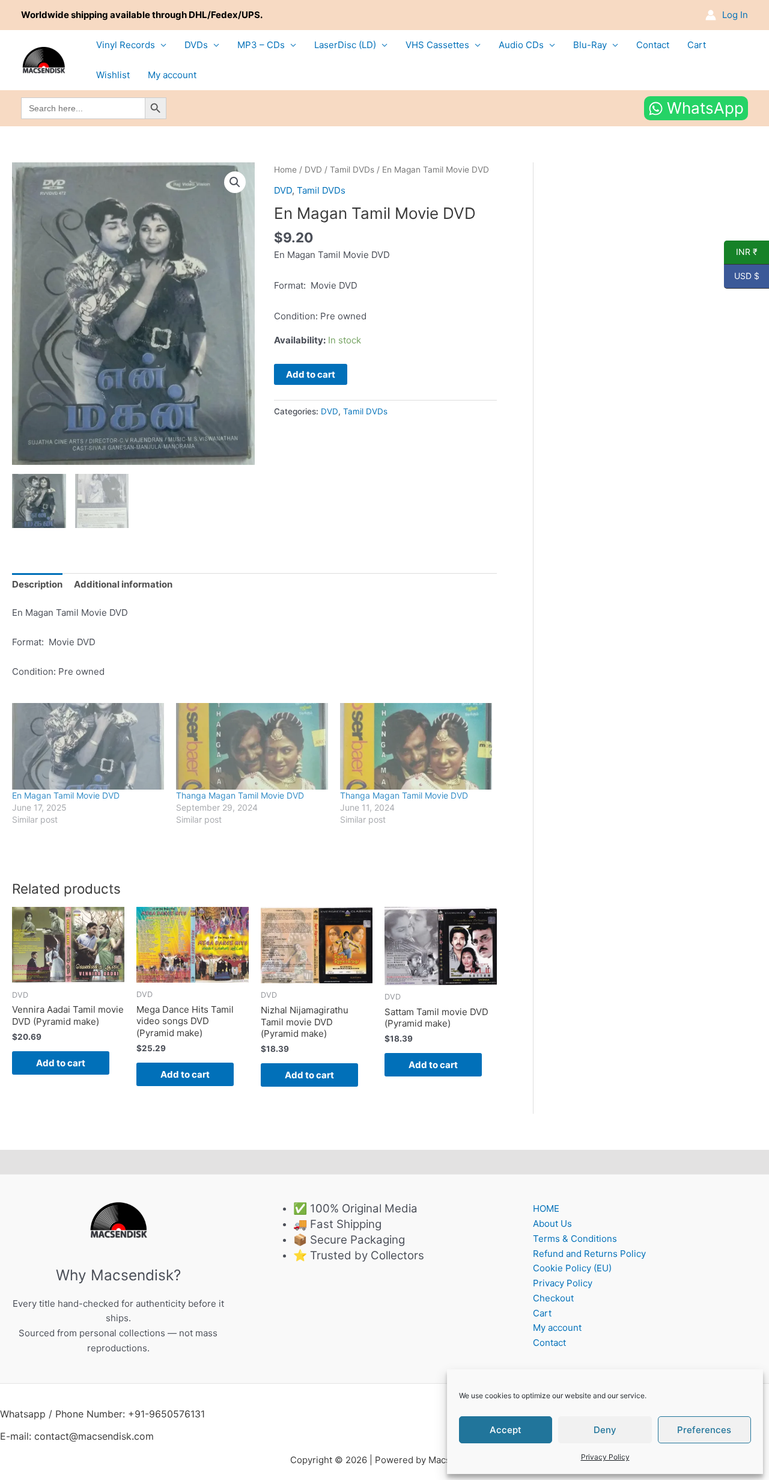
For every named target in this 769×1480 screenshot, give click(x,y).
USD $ (741, 276)
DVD (313, 169)
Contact (652, 45)
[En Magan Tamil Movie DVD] (88, 746)
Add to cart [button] (60, 1063)
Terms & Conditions (575, 1238)
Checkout (553, 1298)
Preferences (704, 1429)
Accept (505, 1429)
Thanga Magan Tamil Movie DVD (240, 795)
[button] (235, 182)
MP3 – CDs (261, 45)
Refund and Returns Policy (589, 1253)
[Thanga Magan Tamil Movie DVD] (252, 746)
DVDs (196, 45)
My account (172, 75)
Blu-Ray (590, 45)
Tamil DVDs (352, 169)
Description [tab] (37, 584)
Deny (605, 1429)
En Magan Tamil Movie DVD (66, 795)
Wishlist (113, 75)
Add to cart (310, 374)
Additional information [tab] (123, 584)
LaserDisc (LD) (345, 45)
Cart (696, 45)
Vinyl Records (125, 45)
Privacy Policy (605, 1456)
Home (285, 169)
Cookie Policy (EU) (572, 1268)
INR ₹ (741, 252)
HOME (546, 1208)
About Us (552, 1223)
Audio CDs (521, 45)
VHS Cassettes (437, 45)
